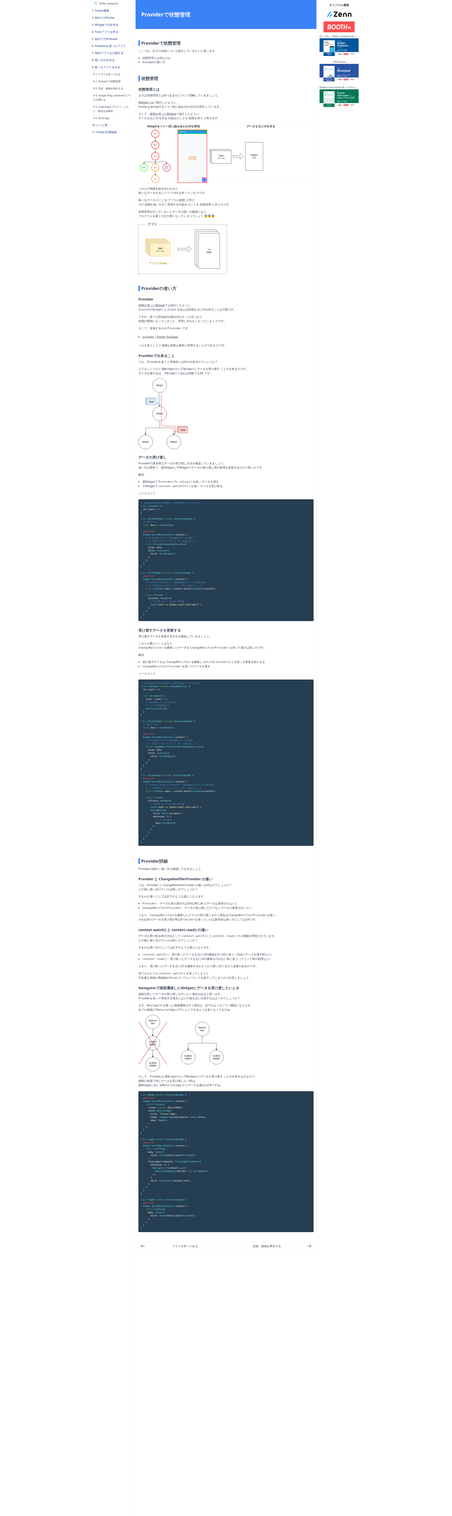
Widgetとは (146, 102)
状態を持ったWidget (163, 114)
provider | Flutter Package (160, 337)
